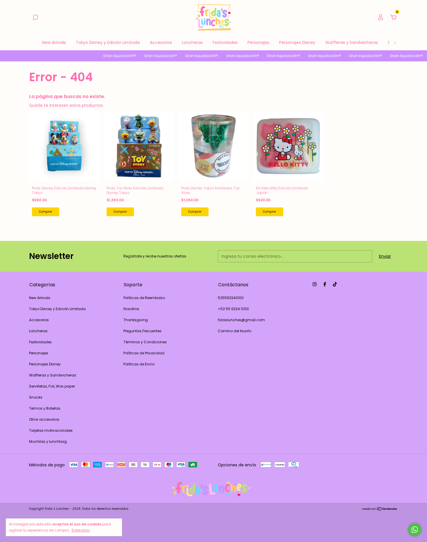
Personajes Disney (297, 42)
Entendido (81, 530)
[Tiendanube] (380, 509)
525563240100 (231, 297)
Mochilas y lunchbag (48, 441)
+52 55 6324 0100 (233, 308)
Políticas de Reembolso (144, 297)
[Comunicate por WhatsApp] (414, 529)
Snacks (35, 397)
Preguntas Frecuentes (142, 330)
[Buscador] (35, 18)
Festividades (225, 42)
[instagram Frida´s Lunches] (314, 284)
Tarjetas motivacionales (51, 430)
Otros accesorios (44, 419)
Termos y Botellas (44, 408)
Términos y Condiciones (145, 342)
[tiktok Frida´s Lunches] (335, 284)
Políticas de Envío (139, 364)
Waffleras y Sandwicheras (351, 42)
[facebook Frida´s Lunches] (324, 284)
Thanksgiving (135, 319)
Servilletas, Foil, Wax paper (52, 386)
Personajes (258, 42)
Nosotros (131, 308)
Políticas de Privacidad (143, 353)
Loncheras (192, 42)
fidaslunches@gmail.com (241, 319)
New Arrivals (54, 42)
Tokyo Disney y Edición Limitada (108, 42)
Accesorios (161, 42)
